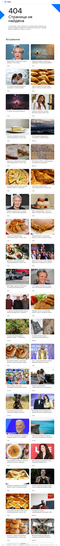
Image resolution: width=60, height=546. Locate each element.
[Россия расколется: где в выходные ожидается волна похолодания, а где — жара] (17, 405)
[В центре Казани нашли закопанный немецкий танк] (42, 330)
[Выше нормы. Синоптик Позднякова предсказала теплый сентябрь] (17, 380)
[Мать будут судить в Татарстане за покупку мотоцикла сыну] (17, 280)
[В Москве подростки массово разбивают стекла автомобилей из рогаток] (42, 56)
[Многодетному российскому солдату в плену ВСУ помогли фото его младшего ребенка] (42, 530)
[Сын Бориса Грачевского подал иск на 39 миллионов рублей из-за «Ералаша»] (42, 280)
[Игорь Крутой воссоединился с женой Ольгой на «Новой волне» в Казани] (42, 405)
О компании (8, 544)
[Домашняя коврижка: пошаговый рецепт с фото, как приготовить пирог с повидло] (17, 480)
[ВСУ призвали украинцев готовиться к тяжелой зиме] (42, 130)
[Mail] (5, 2)
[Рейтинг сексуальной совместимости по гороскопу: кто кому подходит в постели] (42, 380)
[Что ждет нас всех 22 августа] (17, 106)
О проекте (21, 544)
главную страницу (25, 29)
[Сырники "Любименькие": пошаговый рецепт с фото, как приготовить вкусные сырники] (17, 230)
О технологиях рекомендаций (31, 544)
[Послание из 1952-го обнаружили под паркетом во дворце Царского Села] (42, 155)
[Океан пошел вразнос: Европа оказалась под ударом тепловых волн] (42, 430)
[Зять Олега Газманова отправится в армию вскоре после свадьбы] (17, 430)
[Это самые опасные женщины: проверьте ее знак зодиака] (17, 81)
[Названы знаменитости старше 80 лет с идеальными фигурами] (17, 205)
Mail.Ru (3, 544)
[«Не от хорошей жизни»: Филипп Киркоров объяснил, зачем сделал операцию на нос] (42, 355)
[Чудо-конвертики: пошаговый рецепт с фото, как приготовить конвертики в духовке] (42, 81)
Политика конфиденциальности (47, 544)
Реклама (15, 544)
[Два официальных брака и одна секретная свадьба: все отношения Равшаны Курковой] (42, 455)
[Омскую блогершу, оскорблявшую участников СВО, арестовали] (42, 505)
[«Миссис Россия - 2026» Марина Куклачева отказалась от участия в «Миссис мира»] (42, 255)
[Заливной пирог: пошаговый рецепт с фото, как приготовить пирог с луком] (42, 230)
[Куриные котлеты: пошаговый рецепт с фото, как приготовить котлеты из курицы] (42, 305)
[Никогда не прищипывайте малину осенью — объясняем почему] (17, 330)
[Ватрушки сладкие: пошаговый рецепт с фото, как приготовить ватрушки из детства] (17, 355)
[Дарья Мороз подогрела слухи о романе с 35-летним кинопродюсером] (17, 56)
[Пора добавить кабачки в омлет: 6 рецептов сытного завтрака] (17, 455)
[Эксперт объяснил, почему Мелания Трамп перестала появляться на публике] (42, 106)
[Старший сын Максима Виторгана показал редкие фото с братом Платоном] (17, 305)
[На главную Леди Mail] (8, 2)
